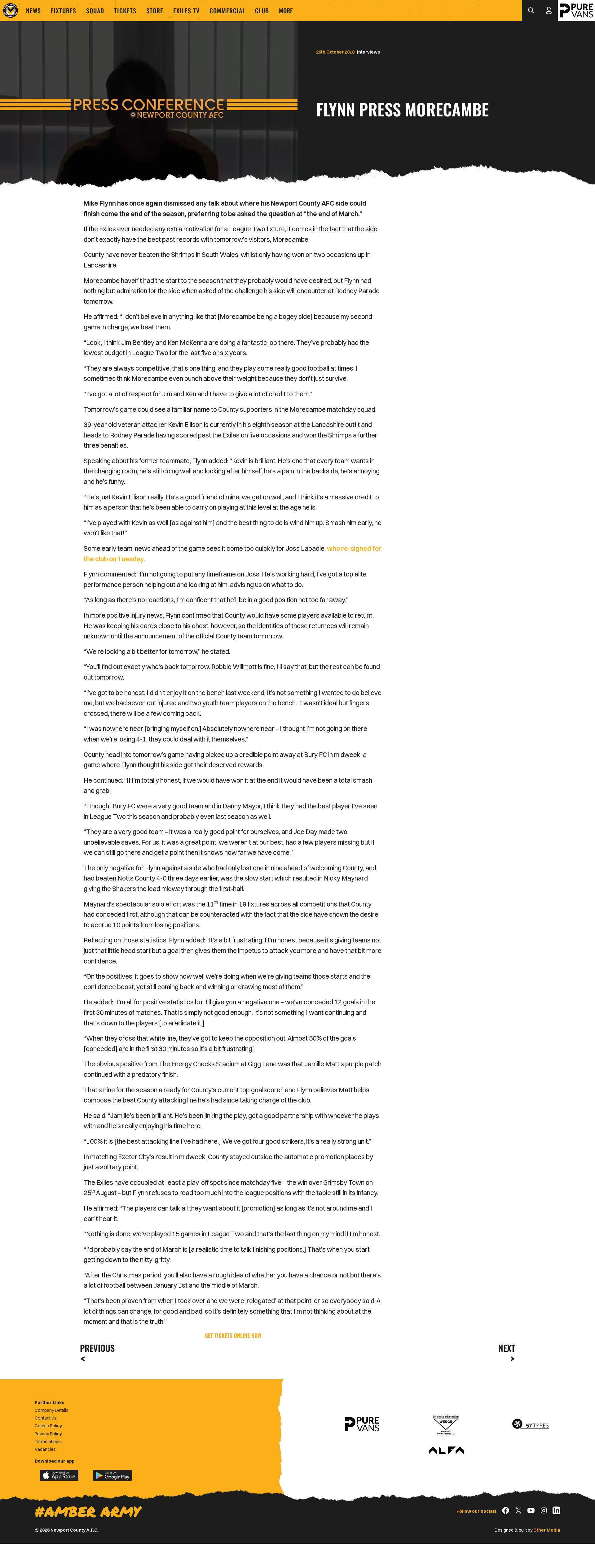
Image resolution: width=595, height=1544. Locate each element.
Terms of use (48, 1441)
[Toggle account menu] (549, 10)
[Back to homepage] (10, 10)
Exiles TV (186, 10)
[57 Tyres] (530, 1424)
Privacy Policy (48, 1434)
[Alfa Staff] (446, 1451)
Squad (95, 10)
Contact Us (46, 1418)
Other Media (546, 1530)
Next (506, 1348)
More (286, 10)
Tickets (125, 10)
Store (154, 10)
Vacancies (45, 1449)
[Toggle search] (531, 10)
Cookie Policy (48, 1426)
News (33, 10)
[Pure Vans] (576, 10)
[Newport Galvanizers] (446, 1424)
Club (262, 10)
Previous (95, 1348)
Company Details (51, 1410)
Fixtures (63, 10)
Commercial (227, 10)
